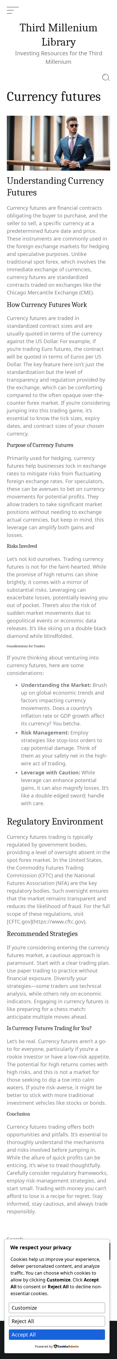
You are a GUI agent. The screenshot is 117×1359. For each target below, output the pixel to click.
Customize (24, 1307)
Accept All (24, 1334)
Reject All (23, 1321)
